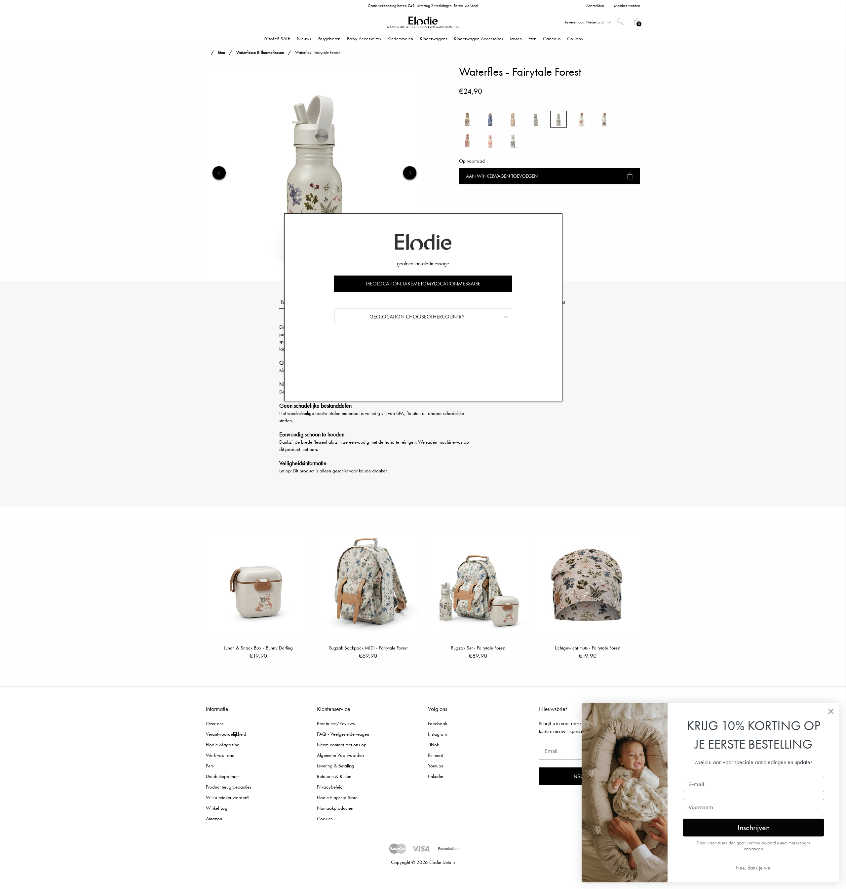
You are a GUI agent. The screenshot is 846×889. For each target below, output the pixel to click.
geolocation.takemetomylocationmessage (423, 283)
